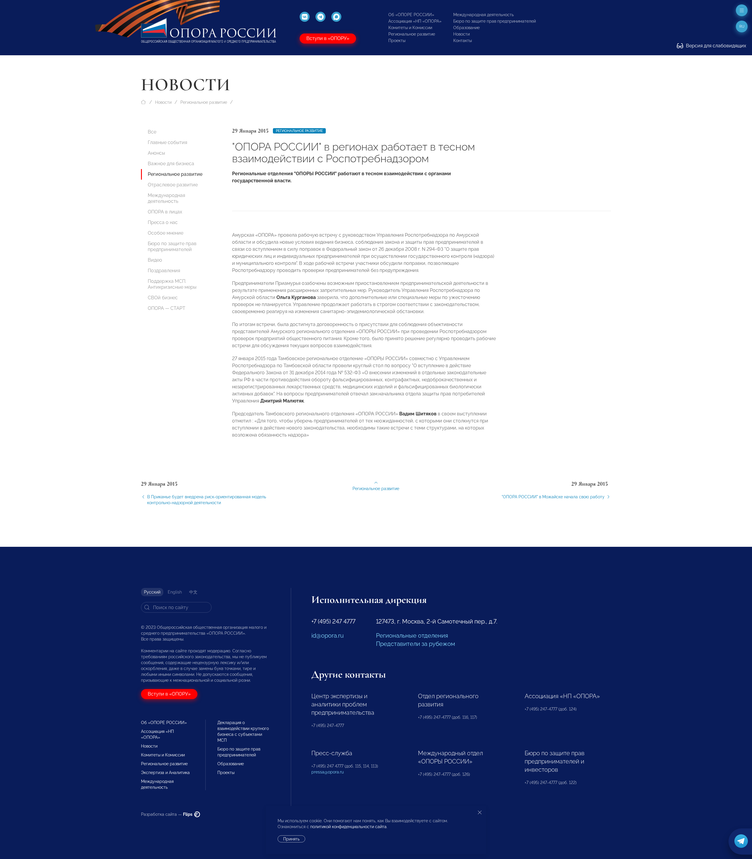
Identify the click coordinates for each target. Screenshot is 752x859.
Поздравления (164, 270)
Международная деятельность (483, 14)
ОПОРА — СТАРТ (166, 308)
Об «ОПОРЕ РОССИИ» (411, 14)
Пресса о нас (163, 222)
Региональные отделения (412, 635)
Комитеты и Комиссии (410, 27)
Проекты (396, 40)
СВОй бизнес (163, 297)
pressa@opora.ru (327, 772)
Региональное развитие (411, 34)
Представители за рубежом (415, 643)
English (175, 592)
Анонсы (156, 153)
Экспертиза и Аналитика (165, 772)
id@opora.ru (327, 635)
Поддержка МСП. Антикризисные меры (172, 284)
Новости (461, 34)
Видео (155, 260)
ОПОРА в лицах (165, 212)
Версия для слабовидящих (715, 46)
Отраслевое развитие (173, 185)
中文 (193, 592)
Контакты (462, 40)
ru (741, 26)
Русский (152, 592)
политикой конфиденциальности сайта (348, 826)
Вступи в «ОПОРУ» (327, 38)
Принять (291, 839)
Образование (466, 27)
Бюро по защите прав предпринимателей (494, 21)
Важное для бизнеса (171, 163)
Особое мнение (165, 233)
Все (152, 132)
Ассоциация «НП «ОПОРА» (415, 21)
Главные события (167, 142)
